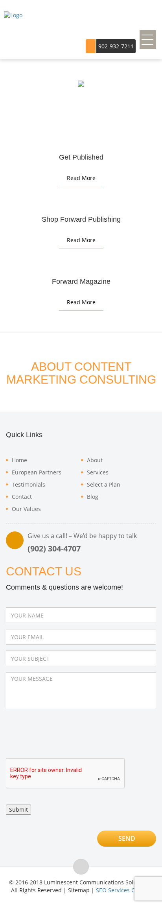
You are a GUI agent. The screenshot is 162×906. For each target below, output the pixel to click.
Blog (92, 496)
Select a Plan (103, 484)
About (95, 460)
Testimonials (28, 484)
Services (98, 472)
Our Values (26, 509)
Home (19, 460)
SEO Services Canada (123, 890)
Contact (22, 496)
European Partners (36, 472)
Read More (81, 178)
